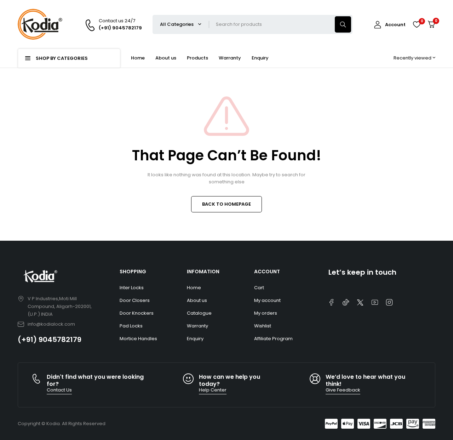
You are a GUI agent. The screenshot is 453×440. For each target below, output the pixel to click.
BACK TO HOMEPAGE (226, 204)
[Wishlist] (416, 24)
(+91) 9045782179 (49, 339)
